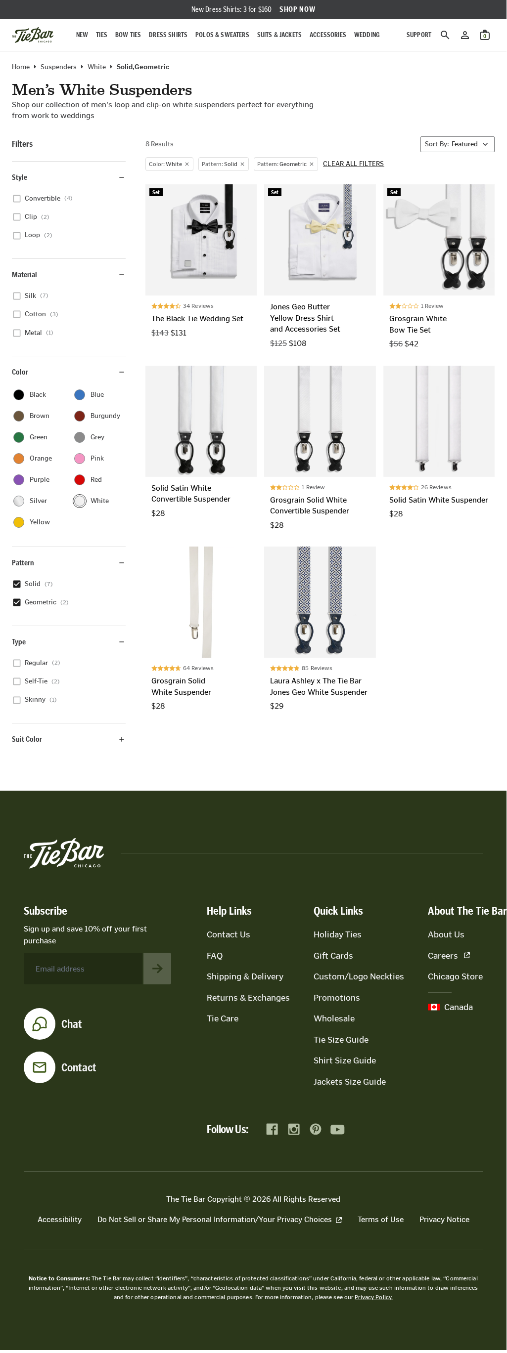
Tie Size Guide (341, 1039)
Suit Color (27, 739)
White (97, 67)
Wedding (367, 35)
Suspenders (59, 67)
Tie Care (222, 1018)
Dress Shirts (168, 35)
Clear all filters (353, 164)
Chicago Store (455, 976)
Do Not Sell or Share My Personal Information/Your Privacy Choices (214, 1219)
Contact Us (228, 934)
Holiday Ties (338, 934)
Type (19, 641)
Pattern (23, 562)
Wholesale (334, 1018)
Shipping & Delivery (245, 976)
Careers (443, 955)
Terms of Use (381, 1219)
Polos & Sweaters (222, 35)
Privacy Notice (444, 1219)
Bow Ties (128, 35)
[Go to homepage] (32, 35)
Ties (101, 35)
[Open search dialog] (445, 35)
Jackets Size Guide (350, 1081)
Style (19, 177)
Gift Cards (333, 955)
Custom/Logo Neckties (359, 976)
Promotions (337, 997)
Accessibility (60, 1219)
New (82, 35)
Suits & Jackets (279, 35)
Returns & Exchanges (248, 997)
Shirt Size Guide (345, 1060)
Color (20, 372)
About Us (446, 934)
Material (24, 274)
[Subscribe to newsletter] (157, 968)
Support (419, 35)
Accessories (328, 35)
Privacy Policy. (374, 1297)
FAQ (215, 955)
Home (21, 67)
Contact (78, 1067)
